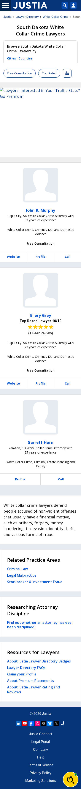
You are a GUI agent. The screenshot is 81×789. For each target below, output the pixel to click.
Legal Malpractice (22, 575)
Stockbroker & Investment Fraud (34, 581)
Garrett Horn (40, 442)
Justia (7, 16)
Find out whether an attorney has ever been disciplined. (40, 625)
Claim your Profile (22, 674)
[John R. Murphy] (40, 185)
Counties (25, 58)
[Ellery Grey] (40, 290)
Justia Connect (40, 734)
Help (40, 757)
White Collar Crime (55, 16)
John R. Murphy (40, 210)
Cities (11, 58)
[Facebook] (31, 723)
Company (40, 749)
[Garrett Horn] (40, 417)
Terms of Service (40, 765)
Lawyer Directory (27, 16)
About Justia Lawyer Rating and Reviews (33, 689)
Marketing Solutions (40, 781)
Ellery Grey (40, 315)
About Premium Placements (30, 680)
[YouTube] (24, 723)
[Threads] (43, 723)
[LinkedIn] (18, 723)
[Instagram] (37, 723)
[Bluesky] (49, 723)
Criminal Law (17, 568)
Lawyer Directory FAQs (26, 667)
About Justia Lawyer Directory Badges (39, 661)
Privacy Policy (40, 773)
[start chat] (70, 779)
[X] (56, 723)
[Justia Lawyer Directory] (62, 723)
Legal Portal (40, 742)
